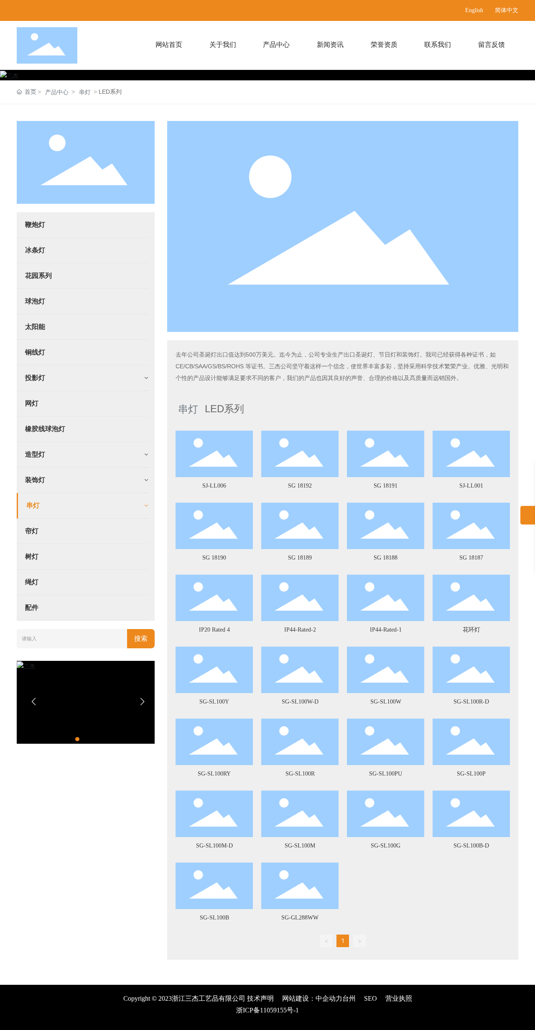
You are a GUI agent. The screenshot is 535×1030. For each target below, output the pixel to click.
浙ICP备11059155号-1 (267, 1010)
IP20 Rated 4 (214, 630)
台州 (349, 998)
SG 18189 (300, 558)
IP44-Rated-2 (300, 630)
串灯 (85, 92)
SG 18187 (471, 558)
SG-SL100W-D (300, 702)
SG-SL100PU (385, 774)
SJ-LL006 (214, 486)
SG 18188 (385, 558)
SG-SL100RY (214, 774)
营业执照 (398, 998)
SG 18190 (214, 558)
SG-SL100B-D (471, 845)
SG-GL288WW (299, 917)
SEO (370, 998)
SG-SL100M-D (214, 845)
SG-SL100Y (214, 702)
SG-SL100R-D (471, 702)
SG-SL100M (300, 845)
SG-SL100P (471, 774)
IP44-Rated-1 (386, 630)
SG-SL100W (385, 702)
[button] (77, 739)
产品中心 (57, 92)
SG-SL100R (300, 774)
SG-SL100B (214, 917)
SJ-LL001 (471, 486)
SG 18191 (385, 486)
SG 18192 (300, 486)
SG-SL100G (385, 845)
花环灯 (471, 630)
